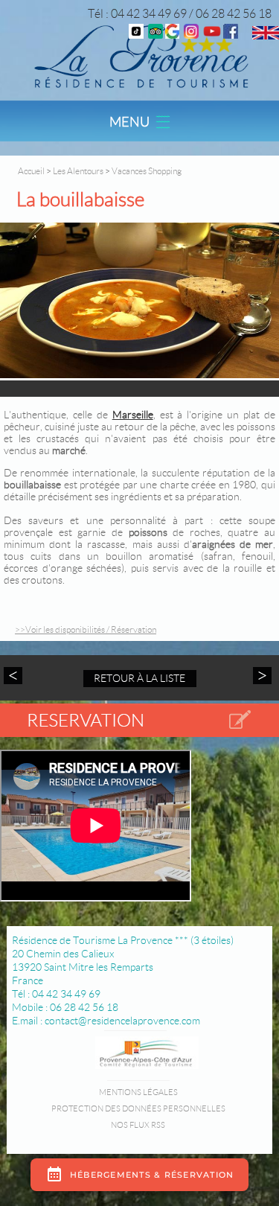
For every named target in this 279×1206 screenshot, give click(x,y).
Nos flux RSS (138, 1124)
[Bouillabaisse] (139, 301)
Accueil (31, 171)
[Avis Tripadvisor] (155, 34)
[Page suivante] (260, 675)
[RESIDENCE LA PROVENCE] (212, 34)
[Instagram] (191, 34)
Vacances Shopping (147, 171)
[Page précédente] (15, 675)
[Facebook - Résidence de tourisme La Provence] (230, 34)
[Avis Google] (172, 34)
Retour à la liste (139, 678)
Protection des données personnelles (138, 1108)
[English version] (265, 35)
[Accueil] (139, 55)
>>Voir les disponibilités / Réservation (85, 629)
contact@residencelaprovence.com (122, 1021)
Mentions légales (138, 1092)
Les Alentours (79, 171)
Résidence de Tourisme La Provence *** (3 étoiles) (123, 940)
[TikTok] (136, 34)
